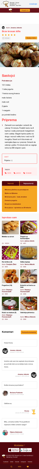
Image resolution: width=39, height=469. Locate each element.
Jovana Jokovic (16, 28)
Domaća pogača (11, 200)
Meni (19, 466)
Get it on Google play (26, 450)
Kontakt (15, 457)
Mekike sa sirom (10, 232)
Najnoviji (11, 183)
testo (9, 173)
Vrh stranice (18, 445)
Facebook (5, 461)
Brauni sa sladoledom (13, 204)
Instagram (23, 461)
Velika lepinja (28, 257)
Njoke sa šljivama (11, 193)
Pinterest (30, 461)
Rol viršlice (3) (10, 257)
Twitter (11, 461)
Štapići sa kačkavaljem (28, 232)
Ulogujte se (24, 10)
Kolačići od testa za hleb (28, 282)
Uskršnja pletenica (28, 308)
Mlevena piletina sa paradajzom (16, 189)
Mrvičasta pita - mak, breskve (16, 197)
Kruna (27, 411)
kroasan (28, 173)
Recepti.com (3, 456)
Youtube (17, 461)
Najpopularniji (28, 183)
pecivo (18, 173)
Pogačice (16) (10, 282)
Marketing (9, 457)
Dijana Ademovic (16, 432)
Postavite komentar (29, 332)
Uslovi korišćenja (27, 455)
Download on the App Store (14, 450)
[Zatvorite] (1, 4)
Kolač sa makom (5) (10, 308)
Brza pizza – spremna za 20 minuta (18, 207)
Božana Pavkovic (16, 392)
